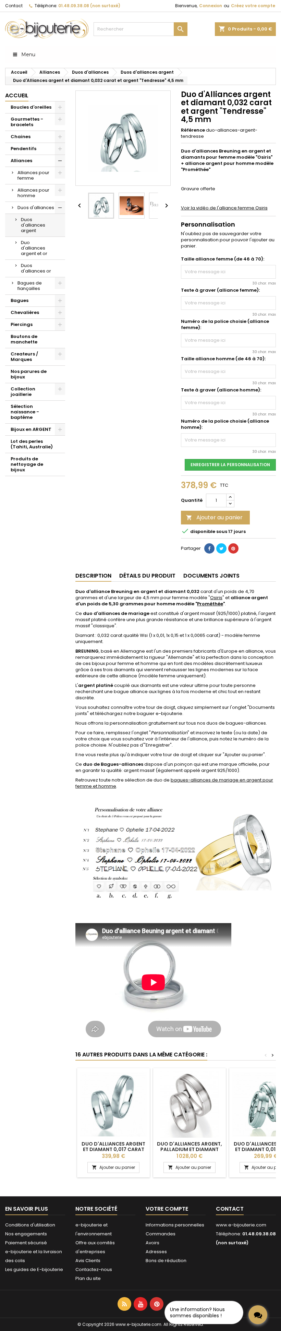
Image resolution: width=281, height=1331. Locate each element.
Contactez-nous (93, 1269)
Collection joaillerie (23, 392)
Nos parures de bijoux (29, 374)
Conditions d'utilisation (30, 1225)
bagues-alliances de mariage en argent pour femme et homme (174, 783)
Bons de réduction (166, 1260)
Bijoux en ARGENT (31, 429)
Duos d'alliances (35, 207)
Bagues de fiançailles (29, 286)
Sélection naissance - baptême (25, 412)
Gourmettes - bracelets (27, 122)
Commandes (160, 1234)
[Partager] (209, 548)
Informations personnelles (175, 1225)
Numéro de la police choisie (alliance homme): (225, 424)
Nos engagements (26, 1234)
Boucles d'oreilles (31, 107)
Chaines (20, 136)
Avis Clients (87, 1260)
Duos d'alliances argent (33, 225)
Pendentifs (23, 148)
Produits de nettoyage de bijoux (27, 464)
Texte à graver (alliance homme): (221, 390)
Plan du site (88, 1278)
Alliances (21, 160)
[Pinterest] (233, 548)
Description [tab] (93, 576)
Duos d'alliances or (36, 268)
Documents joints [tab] (211, 576)
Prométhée (210, 604)
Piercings (22, 324)
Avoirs (152, 1242)
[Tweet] (221, 548)
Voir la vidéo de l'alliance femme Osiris (224, 208)
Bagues (19, 300)
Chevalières (25, 312)
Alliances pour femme (33, 175)
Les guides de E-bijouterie (34, 1269)
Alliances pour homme (33, 193)
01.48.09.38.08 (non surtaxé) (89, 6)
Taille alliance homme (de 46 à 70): (223, 359)
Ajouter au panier (214, 517)
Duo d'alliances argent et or (34, 248)
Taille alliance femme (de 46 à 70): (222, 259)
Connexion (210, 6)
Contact (14, 6)
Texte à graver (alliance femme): (220, 290)
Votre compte (167, 1209)
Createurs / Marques (24, 357)
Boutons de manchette (24, 339)
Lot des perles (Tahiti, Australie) (32, 444)
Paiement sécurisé (26, 1242)
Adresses (156, 1251)
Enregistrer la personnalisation (230, 465)
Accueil (16, 95)
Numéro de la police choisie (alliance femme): (225, 324)
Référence (193, 130)
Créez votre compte (253, 6)
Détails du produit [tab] (147, 576)
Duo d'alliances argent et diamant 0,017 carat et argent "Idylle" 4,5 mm (113, 1149)
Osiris (216, 597)
